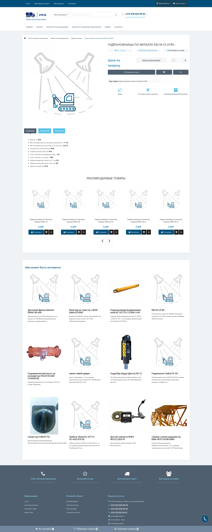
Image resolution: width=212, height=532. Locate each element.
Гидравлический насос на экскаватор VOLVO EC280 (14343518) (41, 376)
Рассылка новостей (73, 512)
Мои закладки (71, 509)
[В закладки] (46, 232)
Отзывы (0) (44, 131)
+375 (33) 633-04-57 (118, 512)
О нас (28, 3)
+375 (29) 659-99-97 (119, 509)
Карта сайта (29, 512)
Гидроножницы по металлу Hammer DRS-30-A (138, 220)
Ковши (108, 27)
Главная (29, 27)
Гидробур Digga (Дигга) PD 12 (126, 373)
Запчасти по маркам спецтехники (86, 27)
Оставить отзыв (176, 50)
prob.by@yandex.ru (117, 516)
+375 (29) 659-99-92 (119, 505)
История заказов (72, 505)
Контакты (72, 3)
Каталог (39, 27)
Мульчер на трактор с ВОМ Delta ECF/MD (83, 311)
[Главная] (25, 38)
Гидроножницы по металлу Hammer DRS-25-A (171, 220)
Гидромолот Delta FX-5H (165, 373)
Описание (30, 131)
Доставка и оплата (42, 3)
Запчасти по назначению (57, 27)
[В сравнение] (51, 232)
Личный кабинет (72, 501)
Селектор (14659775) (39, 437)
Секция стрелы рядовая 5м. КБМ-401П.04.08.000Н (166, 438)
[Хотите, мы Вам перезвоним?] (205, 518)
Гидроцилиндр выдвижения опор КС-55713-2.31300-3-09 (125, 311)
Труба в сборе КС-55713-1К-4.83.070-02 (82, 438)
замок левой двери (79, 373)
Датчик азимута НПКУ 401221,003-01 (122, 438)
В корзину (37, 232)
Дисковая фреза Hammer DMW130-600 (41, 311)
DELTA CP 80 (158, 310)
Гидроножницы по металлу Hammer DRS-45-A (106, 220)
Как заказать (59, 3)
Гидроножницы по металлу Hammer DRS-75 (41, 220)
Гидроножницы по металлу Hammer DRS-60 (73, 220)
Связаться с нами (31, 509)
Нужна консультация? (151, 60)
